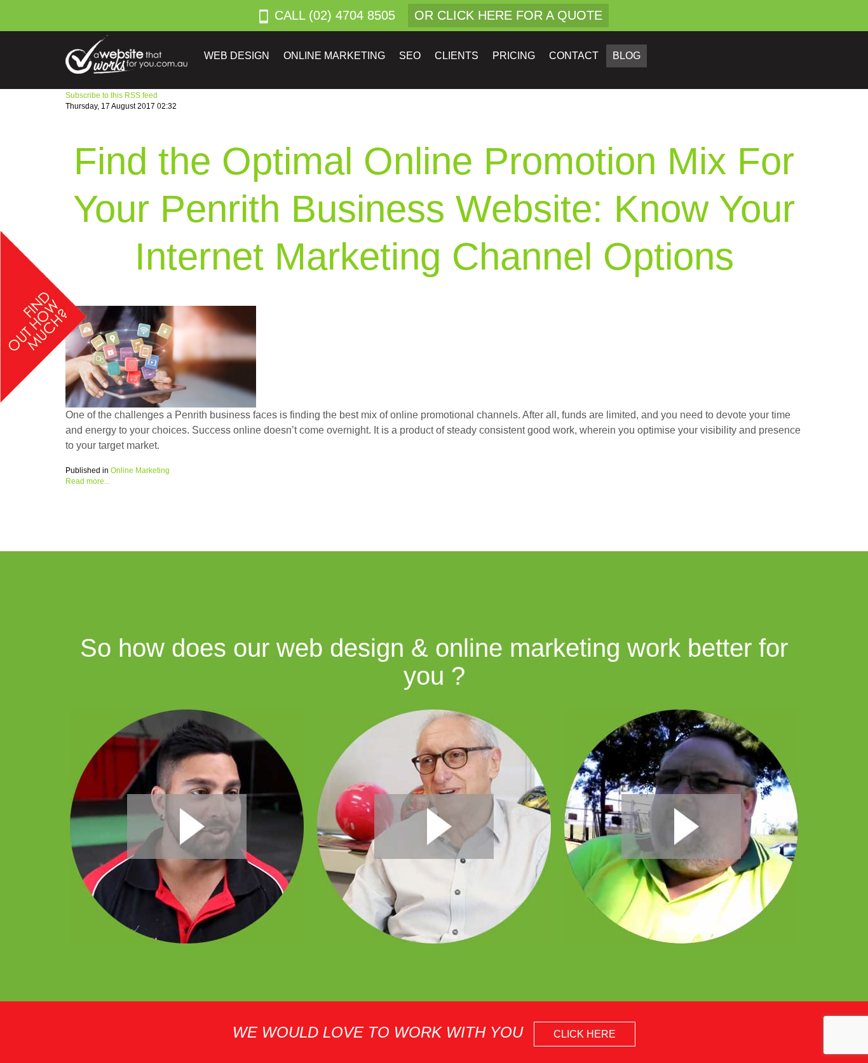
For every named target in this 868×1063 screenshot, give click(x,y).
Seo (410, 55)
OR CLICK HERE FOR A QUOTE (508, 15)
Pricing (513, 55)
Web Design (236, 55)
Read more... (87, 481)
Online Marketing (334, 55)
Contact (574, 55)
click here (584, 1034)
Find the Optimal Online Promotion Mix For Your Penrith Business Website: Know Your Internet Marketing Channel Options (434, 209)
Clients (456, 55)
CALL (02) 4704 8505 (335, 15)
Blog (627, 55)
